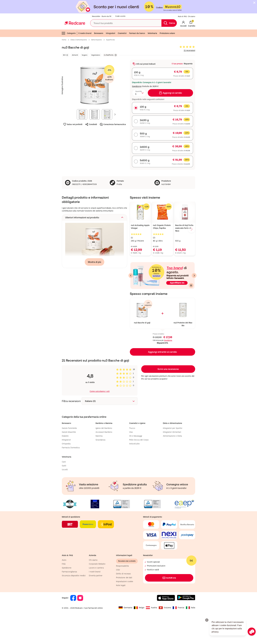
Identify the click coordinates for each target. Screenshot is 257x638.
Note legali (121, 585)
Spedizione (136, 86)
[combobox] (139, 93)
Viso (131, 432)
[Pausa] (191, 285)
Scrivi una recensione (168, 369)
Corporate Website (97, 564)
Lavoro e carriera (96, 568)
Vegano (84, 55)
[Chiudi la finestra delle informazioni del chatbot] (206, 620)
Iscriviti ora (171, 578)
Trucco (132, 428)
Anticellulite (134, 444)
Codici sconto (120, 16)
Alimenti (75, 55)
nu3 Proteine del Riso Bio (183, 324)
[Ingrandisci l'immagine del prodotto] (94, 85)
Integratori (110, 33)
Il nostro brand (84, 33)
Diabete (65, 436)
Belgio (141, 608)
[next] (191, 229)
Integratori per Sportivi (172, 428)
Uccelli (65, 469)
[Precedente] (130, 275)
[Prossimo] (194, 275)
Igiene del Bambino (104, 428)
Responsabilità (122, 566)
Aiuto (64, 560)
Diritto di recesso (123, 574)
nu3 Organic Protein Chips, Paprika (162, 226)
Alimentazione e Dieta (172, 436)
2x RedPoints (108, 55)
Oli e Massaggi (135, 436)
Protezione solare (167, 33)
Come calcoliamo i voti (100, 391)
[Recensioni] (187, 47)
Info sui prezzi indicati (145, 64)
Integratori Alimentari (172, 432)
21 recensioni (189, 50)
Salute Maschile (69, 432)
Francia (181, 608)
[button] (94, 217)
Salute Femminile (69, 428)
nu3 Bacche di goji (142, 323)
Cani (64, 462)
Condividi (93, 124)
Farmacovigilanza (69, 572)
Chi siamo (191, 16)
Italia (193, 608)
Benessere (98, 33)
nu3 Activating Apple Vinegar (140, 226)
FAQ (63, 564)
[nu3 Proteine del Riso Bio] (183, 310)
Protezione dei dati (124, 577)
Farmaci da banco (137, 33)
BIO (64, 55)
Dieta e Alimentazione (79, 40)
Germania (128, 608)
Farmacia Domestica (71, 448)
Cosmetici (122, 33)
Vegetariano (95, 55)
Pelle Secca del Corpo (139, 440)
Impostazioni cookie (124, 581)
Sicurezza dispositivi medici (74, 575)
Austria (154, 608)
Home (64, 40)
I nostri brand (94, 572)
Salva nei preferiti (74, 124)
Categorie (71, 33)
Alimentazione (96, 40)
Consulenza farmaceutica (114, 124)
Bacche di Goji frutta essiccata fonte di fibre (184, 228)
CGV (118, 570)
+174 (109, 78)
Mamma (99, 436)
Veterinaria (152, 33)
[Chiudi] (254, 3)
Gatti (64, 466)
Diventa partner (95, 575)
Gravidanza (100, 440)
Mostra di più (94, 262)
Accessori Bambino (104, 432)
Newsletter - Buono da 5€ (101, 16)
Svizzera (167, 608)
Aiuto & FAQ (182, 16)
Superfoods (110, 40)
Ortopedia (66, 444)
